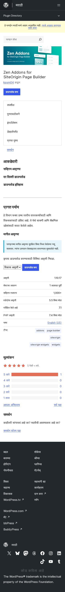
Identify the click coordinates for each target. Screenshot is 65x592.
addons (40, 330)
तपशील (10, 105)
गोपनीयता (8, 470)
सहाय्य (6, 487)
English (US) (55, 322)
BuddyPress (12, 529)
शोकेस (37, 452)
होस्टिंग (7, 464)
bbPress (10, 523)
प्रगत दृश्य (12, 140)
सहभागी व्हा (40, 481)
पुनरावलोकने (13, 114)
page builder (53, 330)
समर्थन (10, 149)
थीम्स (37, 458)
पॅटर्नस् (37, 470)
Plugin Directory (12, 15)
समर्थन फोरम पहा (12, 430)
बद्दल (5, 452)
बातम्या (6, 458)
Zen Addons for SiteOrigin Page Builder (24, 74)
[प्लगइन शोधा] (40, 39)
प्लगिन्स (38, 464)
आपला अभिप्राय (11, 404)
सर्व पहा (58, 404)
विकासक (7, 493)
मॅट (6, 517)
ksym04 (8, 82)
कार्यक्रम (38, 487)
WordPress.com (15, 511)
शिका (6, 481)
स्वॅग (36, 499)
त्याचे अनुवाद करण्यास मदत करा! (44, 26)
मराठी (14, 545)
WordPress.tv (13, 499)
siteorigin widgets (40, 344)
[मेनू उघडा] (59, 5)
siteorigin (55, 337)
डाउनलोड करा (12, 91)
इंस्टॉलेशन (12, 122)
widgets (56, 344)
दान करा (40, 493)
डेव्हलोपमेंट (12, 131)
